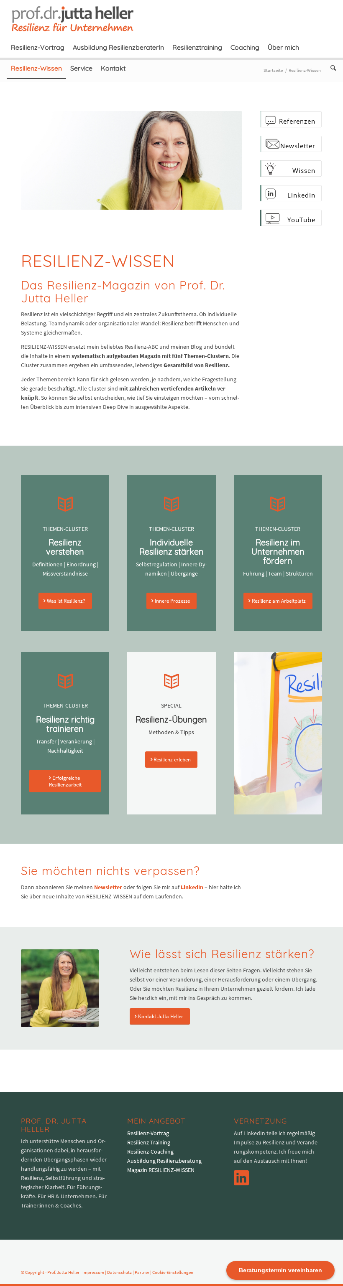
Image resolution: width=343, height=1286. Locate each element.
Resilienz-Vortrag (148, 1133)
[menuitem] (38, 47)
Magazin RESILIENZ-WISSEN (161, 1170)
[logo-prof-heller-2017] (78, 18)
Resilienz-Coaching (150, 1151)
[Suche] (331, 68)
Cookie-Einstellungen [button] (172, 1272)
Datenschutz (119, 1272)
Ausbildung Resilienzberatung (164, 1160)
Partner (142, 1272)
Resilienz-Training (148, 1142)
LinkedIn (192, 887)
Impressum (93, 1272)
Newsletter (108, 887)
